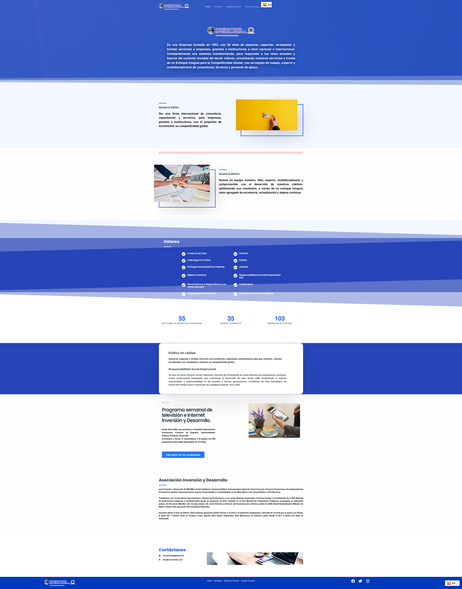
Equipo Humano (252, 6)
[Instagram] (368, 581)
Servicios (218, 6)
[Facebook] (353, 581)
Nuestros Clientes (233, 6)
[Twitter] (360, 581)
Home (207, 6)
